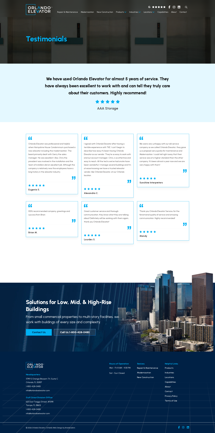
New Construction (105, 12)
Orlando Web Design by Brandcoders (61, 428)
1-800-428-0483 (33, 386)
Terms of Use (171, 401)
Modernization (87, 12)
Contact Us (39, 332)
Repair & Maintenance (67, 12)
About (174, 12)
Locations (148, 12)
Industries (134, 12)
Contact (183, 12)
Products (120, 12)
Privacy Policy (171, 396)
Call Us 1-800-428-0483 (75, 332)
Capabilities (162, 12)
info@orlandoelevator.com (38, 390)
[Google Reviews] (157, 7)
